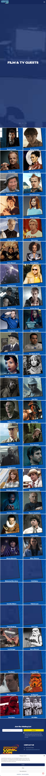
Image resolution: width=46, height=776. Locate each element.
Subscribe (33, 730)
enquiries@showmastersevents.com (33, 749)
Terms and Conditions (25, 774)
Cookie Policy (19, 774)
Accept (23, 764)
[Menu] (44, 2)
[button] (44, 755)
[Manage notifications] (43, 773)
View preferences (23, 771)
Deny (23, 767)
